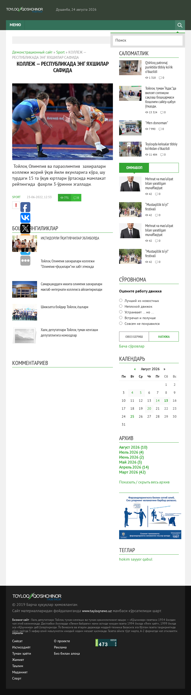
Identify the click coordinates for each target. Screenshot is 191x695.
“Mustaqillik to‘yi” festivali (156, 206)
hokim (124, 559)
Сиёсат (17, 641)
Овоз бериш (134, 337)
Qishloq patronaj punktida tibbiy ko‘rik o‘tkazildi (159, 67)
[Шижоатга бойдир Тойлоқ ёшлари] (24, 312)
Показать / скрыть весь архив (144, 482)
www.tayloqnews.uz (97, 611)
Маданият (20, 672)
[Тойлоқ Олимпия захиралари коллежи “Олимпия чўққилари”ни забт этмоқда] (24, 266)
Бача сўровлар (131, 346)
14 (158, 401)
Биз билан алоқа (67, 654)
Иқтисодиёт (21, 647)
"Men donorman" (156, 122)
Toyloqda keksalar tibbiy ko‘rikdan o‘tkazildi (161, 146)
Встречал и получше (140, 318)
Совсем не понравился (142, 324)
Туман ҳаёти (21, 654)
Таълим (17, 666)
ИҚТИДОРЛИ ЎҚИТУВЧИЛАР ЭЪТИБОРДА (70, 237)
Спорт (16, 679)
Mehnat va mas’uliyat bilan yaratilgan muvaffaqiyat (159, 183)
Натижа (164, 337)
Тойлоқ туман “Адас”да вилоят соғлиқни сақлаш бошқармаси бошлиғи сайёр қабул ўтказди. (160, 97)
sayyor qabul (141, 559)
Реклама (60, 647)
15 (166, 401)
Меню (15, 25)
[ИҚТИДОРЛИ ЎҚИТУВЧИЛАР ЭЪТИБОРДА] (24, 243)
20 (149, 409)
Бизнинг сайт (20, 620)
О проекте (62, 641)
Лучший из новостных (141, 301)
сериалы (17, 633)
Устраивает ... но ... (139, 312)
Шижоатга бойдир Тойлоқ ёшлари (64, 306)
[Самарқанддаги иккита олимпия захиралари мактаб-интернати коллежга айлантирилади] (24, 289)
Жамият (18, 660)
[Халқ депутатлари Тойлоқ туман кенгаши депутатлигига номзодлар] (24, 335)
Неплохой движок (138, 307)
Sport (16, 197)
